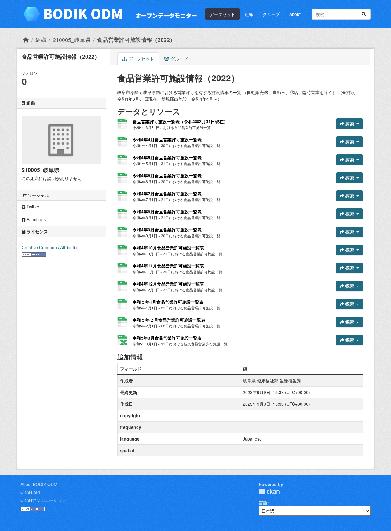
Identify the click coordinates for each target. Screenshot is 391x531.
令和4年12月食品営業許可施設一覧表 (168, 284)
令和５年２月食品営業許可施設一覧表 (169, 320)
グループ (271, 14)
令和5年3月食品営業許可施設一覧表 (167, 338)
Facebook (35, 219)
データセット (222, 14)
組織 (249, 14)
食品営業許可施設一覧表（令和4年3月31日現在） (180, 121)
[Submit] (364, 14)
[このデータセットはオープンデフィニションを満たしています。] (34, 254)
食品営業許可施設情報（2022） (136, 39)
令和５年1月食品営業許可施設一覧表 (168, 302)
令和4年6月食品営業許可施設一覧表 (167, 175)
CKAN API (30, 492)
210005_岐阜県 (72, 39)
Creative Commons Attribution (51, 247)
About (295, 14)
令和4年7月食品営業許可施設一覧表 (167, 193)
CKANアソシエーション (43, 500)
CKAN (269, 491)
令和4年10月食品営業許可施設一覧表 (168, 248)
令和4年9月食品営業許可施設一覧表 (167, 230)
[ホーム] (26, 39)
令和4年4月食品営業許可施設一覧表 (167, 139)
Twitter (32, 207)
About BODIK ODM (38, 484)
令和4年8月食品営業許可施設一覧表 (167, 211)
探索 (349, 123)
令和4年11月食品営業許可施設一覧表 (168, 266)
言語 (263, 503)
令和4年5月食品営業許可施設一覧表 (167, 157)
